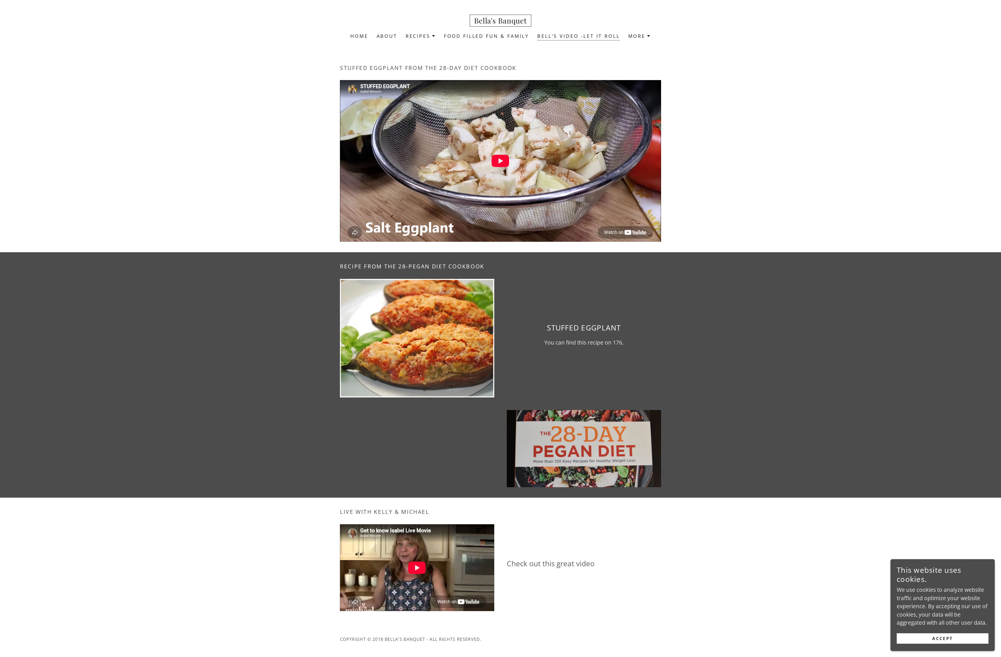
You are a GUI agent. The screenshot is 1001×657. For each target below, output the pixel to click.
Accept (942, 638)
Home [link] (359, 36)
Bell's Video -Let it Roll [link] (578, 36)
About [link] (387, 36)
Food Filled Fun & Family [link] (486, 36)
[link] (500, 21)
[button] (421, 36)
